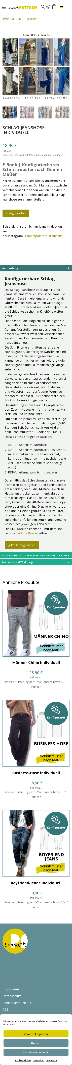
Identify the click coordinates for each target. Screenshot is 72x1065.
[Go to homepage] (33, 7)
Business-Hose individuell (36, 773)
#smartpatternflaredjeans (43, 236)
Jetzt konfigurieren (21, 545)
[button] (4, 7)
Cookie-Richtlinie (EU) (18, 1003)
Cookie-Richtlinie (23, 1060)
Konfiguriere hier (16, 213)
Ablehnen (36, 1043)
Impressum (51, 1060)
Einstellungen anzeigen (36, 1052)
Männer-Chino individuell (36, 662)
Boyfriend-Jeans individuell (36, 883)
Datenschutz (38, 1060)
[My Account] (48, 7)
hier (38, 396)
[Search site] (43, 7)
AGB (6, 1010)
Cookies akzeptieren (36, 1034)
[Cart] (54, 6)
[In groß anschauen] (7, 36)
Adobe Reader (28, 533)
